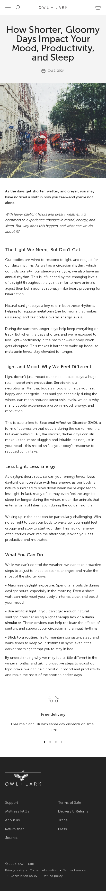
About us (12, 820)
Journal (11, 838)
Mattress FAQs (17, 811)
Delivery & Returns (73, 811)
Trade (63, 820)
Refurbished (14, 829)
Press (62, 829)
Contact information (44, 870)
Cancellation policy (24, 876)
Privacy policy (14, 870)
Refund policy (53, 876)
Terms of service (74, 870)
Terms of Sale (69, 802)
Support (11, 802)
